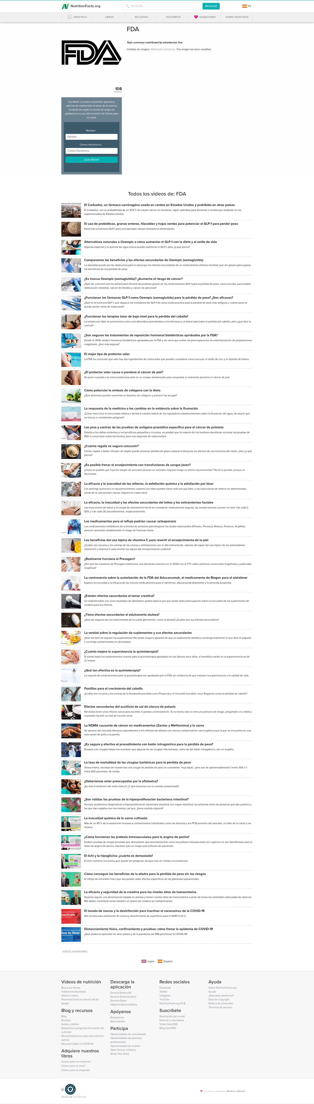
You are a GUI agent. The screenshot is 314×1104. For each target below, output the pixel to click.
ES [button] (249, 6)
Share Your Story (119, 1053)
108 (118, 89)
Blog (64, 1016)
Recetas (65, 1020)
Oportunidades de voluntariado (128, 1034)
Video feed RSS (168, 1024)
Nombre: (91, 130)
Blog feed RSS (167, 1028)
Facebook (165, 987)
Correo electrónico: (91, 144)
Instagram (165, 995)
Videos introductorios (73, 991)
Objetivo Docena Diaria (123, 1004)
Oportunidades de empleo (125, 1046)
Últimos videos (69, 995)
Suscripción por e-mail (172, 1016)
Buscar (211, 6)
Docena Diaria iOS (120, 992)
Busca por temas (70, 987)
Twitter (163, 991)
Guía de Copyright (219, 999)
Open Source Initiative (123, 1050)
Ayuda (212, 991)
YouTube (164, 999)
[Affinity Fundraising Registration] (70, 1089)
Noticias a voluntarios (171, 1020)
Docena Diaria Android (123, 996)
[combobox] (162, 6)
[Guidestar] (62, 1089)
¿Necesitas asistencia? (221, 995)
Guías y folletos (70, 1024)
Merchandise (117, 1021)
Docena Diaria (118, 1000)
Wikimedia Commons (163, 49)
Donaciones (117, 1017)
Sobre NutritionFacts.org (222, 987)
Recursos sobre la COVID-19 (77, 1043)
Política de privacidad (221, 1003)
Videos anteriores (74, 951)
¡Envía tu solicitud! (236, 1091)
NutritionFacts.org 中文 (172, 1003)
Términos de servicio (220, 1007)
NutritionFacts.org (85, 6)
